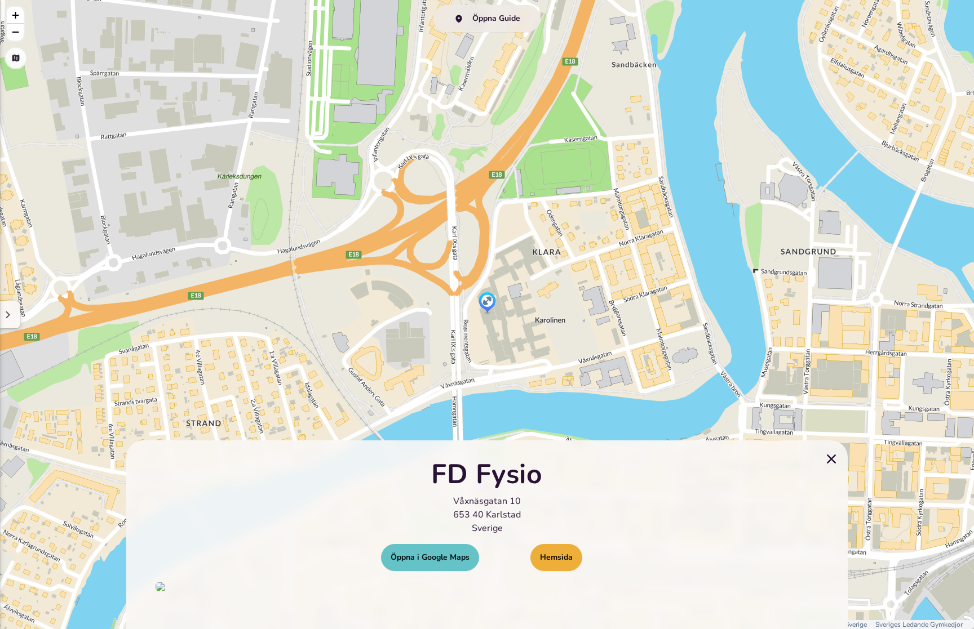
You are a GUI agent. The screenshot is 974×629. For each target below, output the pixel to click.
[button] (487, 303)
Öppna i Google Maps (430, 557)
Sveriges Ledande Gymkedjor (919, 624)
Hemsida (556, 557)
